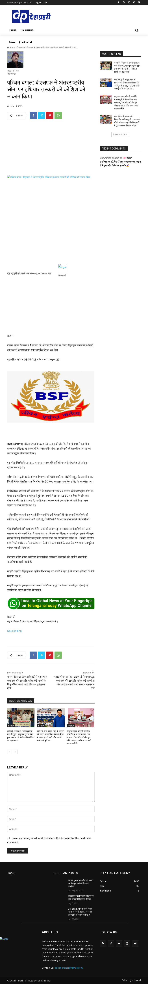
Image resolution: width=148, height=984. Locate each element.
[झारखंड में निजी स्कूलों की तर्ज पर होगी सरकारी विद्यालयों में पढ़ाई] (59, 899)
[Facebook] (119, 3)
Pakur (11, 725)
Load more (119, 134)
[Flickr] (119, 943)
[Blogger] (103, 943)
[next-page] (15, 752)
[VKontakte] (135, 943)
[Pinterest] (49, 115)
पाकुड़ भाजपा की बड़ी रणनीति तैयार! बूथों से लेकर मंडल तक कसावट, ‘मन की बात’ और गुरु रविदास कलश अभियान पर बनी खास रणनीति (79, 737)
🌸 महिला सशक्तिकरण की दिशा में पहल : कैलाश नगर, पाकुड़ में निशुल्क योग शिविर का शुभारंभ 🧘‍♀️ (120, 161)
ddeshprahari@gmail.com (69, 967)
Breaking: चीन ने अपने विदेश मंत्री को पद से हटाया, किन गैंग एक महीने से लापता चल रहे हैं (80, 912)
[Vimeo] (134, 3)
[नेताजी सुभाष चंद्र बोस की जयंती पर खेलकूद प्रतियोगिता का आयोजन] (59, 883)
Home (10, 47)
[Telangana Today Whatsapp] (51, 603)
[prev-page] (9, 752)
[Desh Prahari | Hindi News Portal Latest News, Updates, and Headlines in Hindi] (31, 16)
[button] (136, 30)
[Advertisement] (51, 150)
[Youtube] (139, 3)
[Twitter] (129, 3)
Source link (14, 631)
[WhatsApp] (58, 115)
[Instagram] (124, 3)
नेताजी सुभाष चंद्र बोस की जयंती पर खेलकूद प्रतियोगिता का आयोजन (80, 883)
